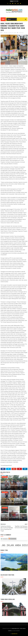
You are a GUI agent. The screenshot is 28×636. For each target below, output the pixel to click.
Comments (5, 539)
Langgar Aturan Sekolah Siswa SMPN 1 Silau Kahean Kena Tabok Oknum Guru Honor (14, 516)
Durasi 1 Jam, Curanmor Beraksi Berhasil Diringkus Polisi (13, 486)
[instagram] (13, 3)
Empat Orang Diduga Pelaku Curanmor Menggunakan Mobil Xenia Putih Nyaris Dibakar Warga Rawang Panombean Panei (12, 500)
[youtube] (18, 3)
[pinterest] (20, 3)
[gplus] (15, 3)
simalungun (21, 32)
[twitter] (10, 3)
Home (3, 19)
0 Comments (13, 538)
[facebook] (8, 3)
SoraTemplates (14, 633)
